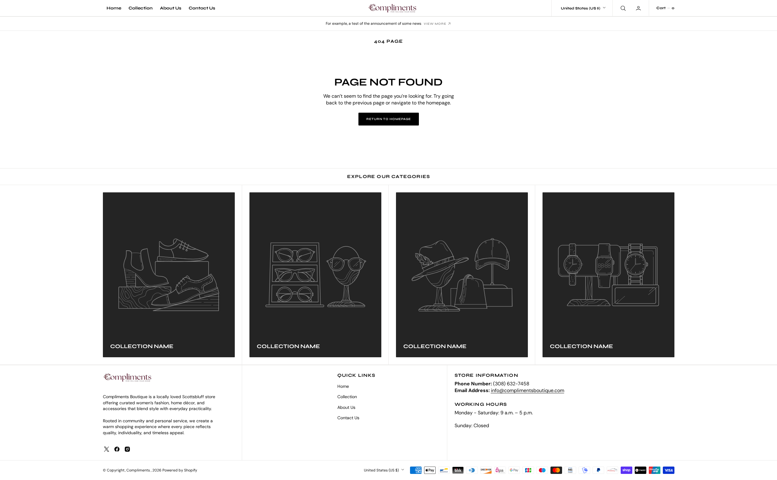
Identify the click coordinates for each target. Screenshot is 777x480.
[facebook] (117, 449)
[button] (639, 8)
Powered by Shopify (179, 470)
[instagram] (127, 449)
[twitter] (106, 449)
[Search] (622, 8)
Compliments (138, 470)
